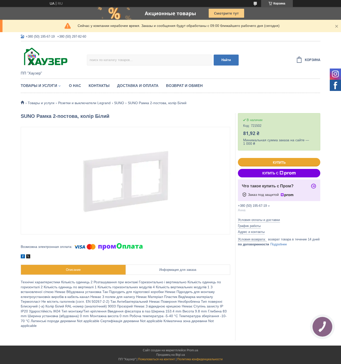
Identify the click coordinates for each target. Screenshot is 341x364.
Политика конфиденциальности (200, 359)
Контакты (99, 85)
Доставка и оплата (138, 85)
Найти (226, 60)
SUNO (119, 103)
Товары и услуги (39, 85)
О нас (75, 85)
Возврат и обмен (184, 85)
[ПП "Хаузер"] (54, 56)
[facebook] (23, 257)
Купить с (270, 173)
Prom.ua (192, 350)
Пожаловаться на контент (156, 359)
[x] (28, 257)
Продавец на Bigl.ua (170, 355)
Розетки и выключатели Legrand (84, 103)
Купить (279, 162)
